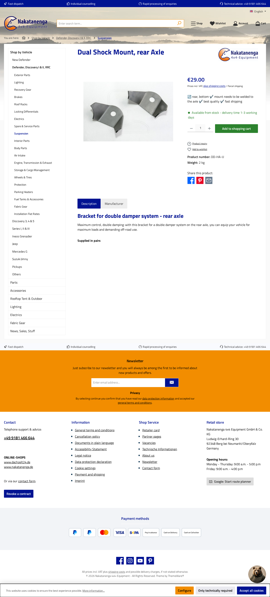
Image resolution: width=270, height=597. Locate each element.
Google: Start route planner (232, 481)
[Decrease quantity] (191, 128)
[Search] (179, 23)
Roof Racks (20, 104)
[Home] (23, 38)
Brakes (18, 97)
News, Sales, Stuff (22, 331)
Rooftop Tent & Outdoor (26, 298)
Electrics (19, 119)
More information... (93, 591)
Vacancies (149, 442)
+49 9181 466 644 (255, 4)
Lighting (19, 82)
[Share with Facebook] (191, 180)
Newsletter (149, 461)
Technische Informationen (159, 449)
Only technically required (215, 590)
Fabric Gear (20, 206)
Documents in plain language (94, 442)
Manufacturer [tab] (114, 203)
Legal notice (83, 455)
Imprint (80, 480)
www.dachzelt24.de (17, 462)
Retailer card (151, 430)
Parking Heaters (23, 192)
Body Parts (20, 148)
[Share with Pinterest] (199, 180)
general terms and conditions (135, 403)
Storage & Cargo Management (32, 170)
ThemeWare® (176, 576)
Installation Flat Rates (27, 214)
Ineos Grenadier (22, 236)
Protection (20, 184)
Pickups (17, 266)
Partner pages (151, 436)
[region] (128, 111)
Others (16, 274)
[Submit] (172, 382)
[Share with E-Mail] (208, 180)
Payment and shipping (90, 474)
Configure (184, 590)
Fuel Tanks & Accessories (28, 199)
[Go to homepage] (25, 23)
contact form (26, 481)
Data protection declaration (93, 461)
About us (148, 455)
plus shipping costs (214, 86)
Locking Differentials (26, 111)
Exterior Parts (22, 75)
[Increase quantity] (209, 128)
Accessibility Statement (91, 449)
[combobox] (116, 23)
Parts (13, 282)
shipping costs (116, 572)
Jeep (15, 244)
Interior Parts (22, 141)
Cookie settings (85, 468)
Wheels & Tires (23, 177)
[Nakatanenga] (238, 54)
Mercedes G (19, 251)
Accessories (18, 290)
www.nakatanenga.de (18, 466)
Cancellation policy (87, 436)
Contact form (151, 468)
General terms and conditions (94, 430)
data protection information (158, 398)
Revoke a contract (19, 493)
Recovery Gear (22, 89)
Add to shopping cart (236, 128)
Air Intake (19, 155)
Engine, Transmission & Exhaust (33, 163)
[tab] (89, 204)
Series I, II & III (21, 228)
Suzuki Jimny (20, 259)
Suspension (21, 133)
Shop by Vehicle (21, 52)
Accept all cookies (252, 590)
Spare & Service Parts (27, 126)
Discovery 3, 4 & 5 (23, 221)
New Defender (21, 59)
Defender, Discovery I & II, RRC (31, 67)
